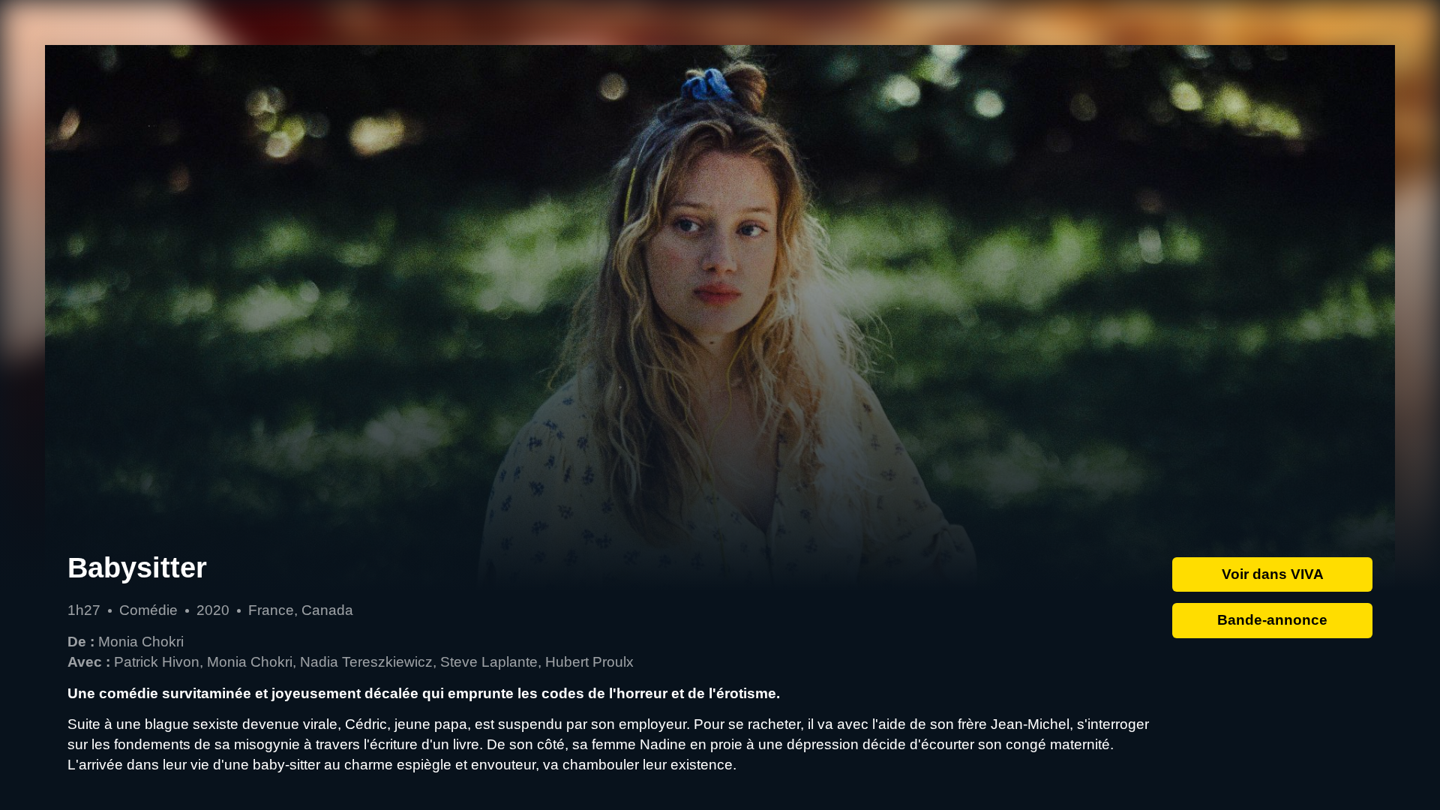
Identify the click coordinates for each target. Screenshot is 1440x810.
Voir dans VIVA (1273, 574)
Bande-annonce (1272, 620)
